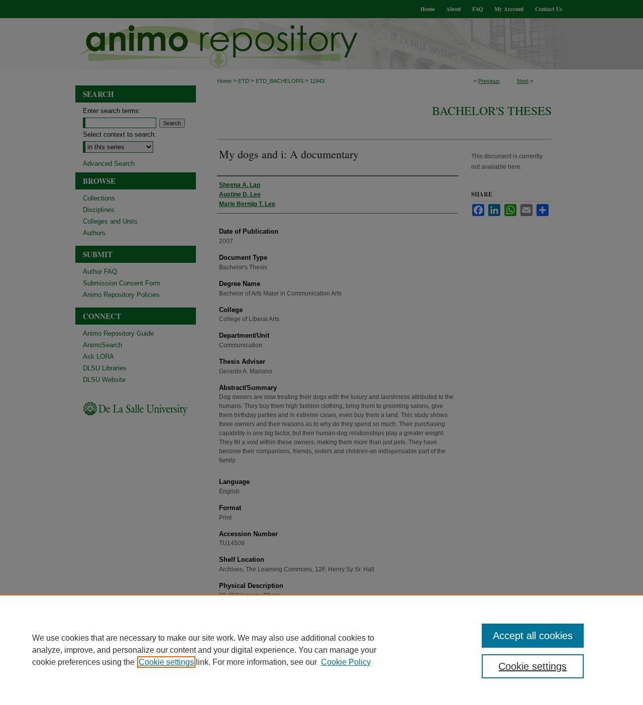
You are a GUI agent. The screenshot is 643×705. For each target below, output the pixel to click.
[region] (321, 649)
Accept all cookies (533, 635)
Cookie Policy (346, 662)
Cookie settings (166, 662)
